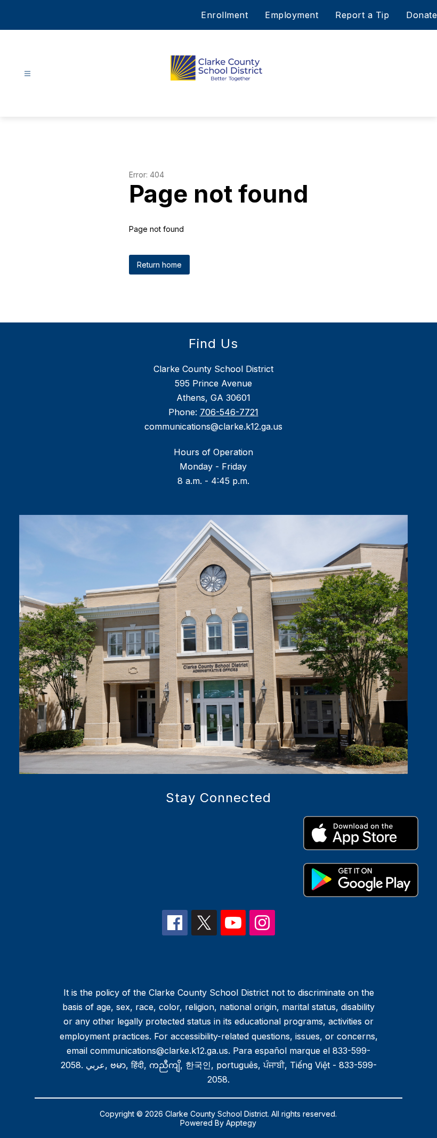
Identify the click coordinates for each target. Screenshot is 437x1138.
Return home (159, 264)
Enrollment (224, 15)
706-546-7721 (229, 412)
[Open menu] (27, 74)
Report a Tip (362, 15)
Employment (291, 15)
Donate (421, 15)
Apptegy (241, 1122)
